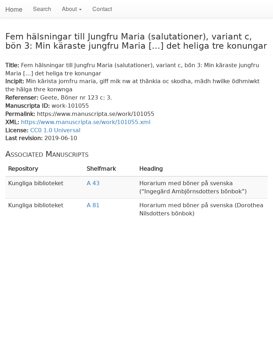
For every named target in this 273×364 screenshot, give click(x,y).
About (70, 9)
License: (17, 130)
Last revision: (24, 138)
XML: (13, 122)
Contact (102, 9)
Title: (13, 65)
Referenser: (22, 97)
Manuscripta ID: (28, 105)
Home (13, 9)
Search (42, 9)
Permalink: (21, 114)
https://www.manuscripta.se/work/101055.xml (85, 122)
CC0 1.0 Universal (55, 130)
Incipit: (15, 81)
